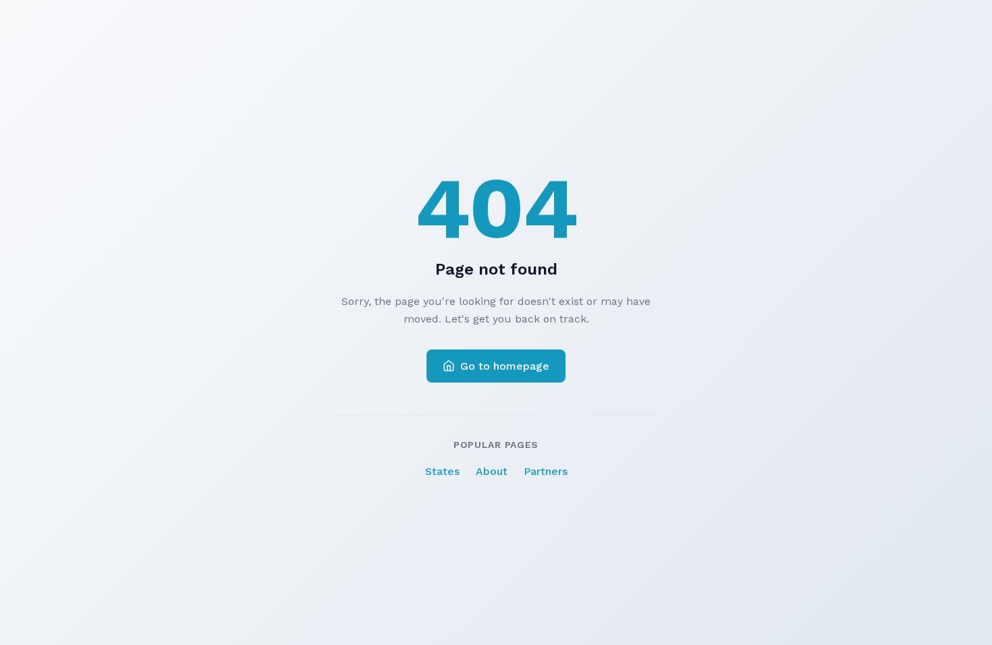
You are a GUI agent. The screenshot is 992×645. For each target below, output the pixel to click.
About (491, 471)
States (442, 471)
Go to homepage (504, 366)
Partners (546, 471)
